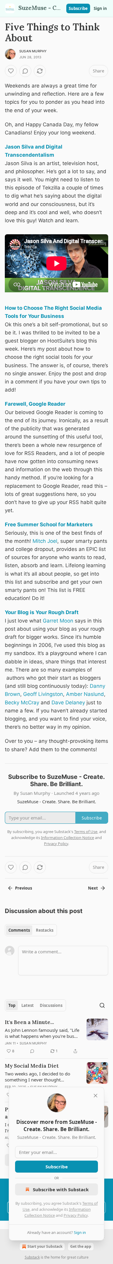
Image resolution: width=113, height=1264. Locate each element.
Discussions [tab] (51, 1005)
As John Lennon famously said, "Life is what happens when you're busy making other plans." (42, 1033)
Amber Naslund (85, 694)
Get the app (80, 1246)
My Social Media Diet (32, 1066)
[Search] (102, 1005)
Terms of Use (85, 831)
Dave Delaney (68, 703)
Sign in (100, 8)
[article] (56, 1037)
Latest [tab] (27, 1005)
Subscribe (78, 8)
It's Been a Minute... (29, 1022)
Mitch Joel (45, 541)
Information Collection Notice (67, 837)
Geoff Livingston (43, 694)
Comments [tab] (19, 930)
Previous (23, 888)
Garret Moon (58, 621)
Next (93, 888)
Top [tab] (11, 1005)
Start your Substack (44, 1246)
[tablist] (31, 930)
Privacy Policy (76, 1215)
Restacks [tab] (44, 930)
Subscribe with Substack (61, 1189)
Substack (32, 1257)
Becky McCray (22, 703)
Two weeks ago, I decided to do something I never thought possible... (37, 1077)
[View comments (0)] (25, 71)
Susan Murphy (33, 51)
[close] (95, 1095)
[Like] (11, 71)
